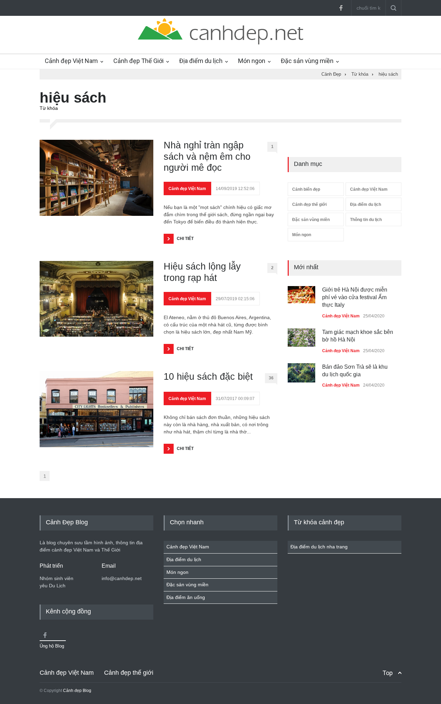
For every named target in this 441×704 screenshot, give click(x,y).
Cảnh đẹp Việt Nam (71, 60)
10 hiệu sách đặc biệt (208, 376)
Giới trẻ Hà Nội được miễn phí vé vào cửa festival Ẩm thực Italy (354, 297)
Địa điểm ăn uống (185, 597)
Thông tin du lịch (366, 219)
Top (387, 672)
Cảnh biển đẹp (306, 189)
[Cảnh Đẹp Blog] (220, 42)
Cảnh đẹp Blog (77, 690)
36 (271, 378)
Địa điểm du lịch (201, 60)
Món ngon (251, 60)
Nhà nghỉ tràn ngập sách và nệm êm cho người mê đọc (207, 156)
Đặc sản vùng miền (307, 60)
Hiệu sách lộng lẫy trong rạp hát (202, 272)
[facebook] (341, 8)
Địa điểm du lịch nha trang (319, 546)
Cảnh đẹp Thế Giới (138, 60)
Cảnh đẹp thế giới (309, 204)
